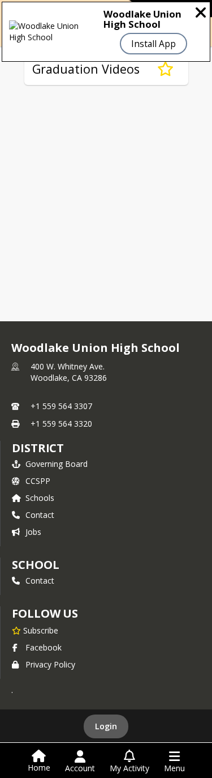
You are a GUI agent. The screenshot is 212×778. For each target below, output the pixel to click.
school (35, 564)
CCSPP (37, 480)
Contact (39, 514)
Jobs (33, 531)
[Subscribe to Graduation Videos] (165, 69)
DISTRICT (38, 448)
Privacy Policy (50, 664)
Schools (39, 497)
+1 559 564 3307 (61, 406)
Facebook (43, 647)
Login (106, 726)
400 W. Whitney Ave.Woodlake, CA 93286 (69, 372)
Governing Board (56, 463)
